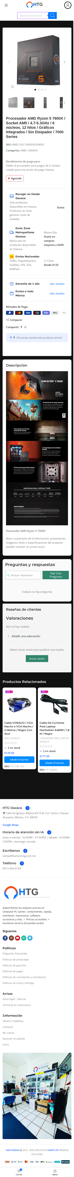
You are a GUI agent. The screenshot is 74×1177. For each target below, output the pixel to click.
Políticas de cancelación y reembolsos (24, 977)
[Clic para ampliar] (12, 87)
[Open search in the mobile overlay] (37, 15)
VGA (6, 738)
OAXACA (33, 150)
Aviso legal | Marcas (14, 999)
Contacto (8, 1027)
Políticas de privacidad (16, 959)
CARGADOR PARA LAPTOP (54, 738)
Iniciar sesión (37, 658)
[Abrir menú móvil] (6, 5)
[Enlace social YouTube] (17, 938)
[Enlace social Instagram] (11, 938)
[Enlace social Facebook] (21, 327)
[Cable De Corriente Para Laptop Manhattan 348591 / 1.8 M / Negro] (55, 704)
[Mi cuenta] (67, 5)
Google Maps (11, 825)
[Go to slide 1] (35, 90)
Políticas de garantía (14, 965)
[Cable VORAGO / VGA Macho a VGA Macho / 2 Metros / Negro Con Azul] (19, 704)
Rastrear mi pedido (14, 1038)
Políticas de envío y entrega (18, 983)
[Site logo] (37, 5)
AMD (23, 150)
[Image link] (27, 893)
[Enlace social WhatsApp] (25, 327)
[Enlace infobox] (16, 808)
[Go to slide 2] (39, 90)
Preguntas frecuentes (15, 953)
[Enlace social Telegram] (30, 938)
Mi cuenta (8, 1032)
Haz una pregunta (56, 574)
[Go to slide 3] (42, 90)
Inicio (6, 1044)
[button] (9, 62)
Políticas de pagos (13, 971)
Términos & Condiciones (17, 1005)
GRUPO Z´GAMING (13, 1021)
